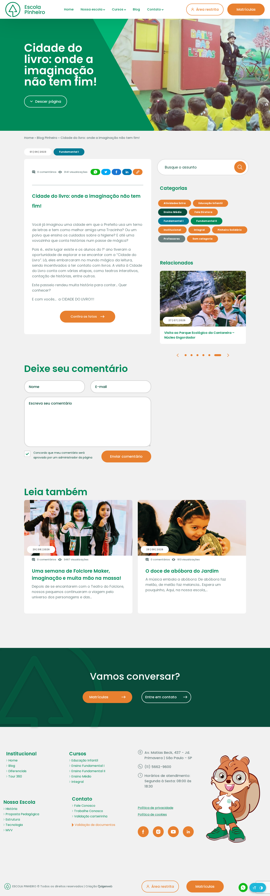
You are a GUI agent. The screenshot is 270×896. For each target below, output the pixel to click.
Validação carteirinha (90, 816)
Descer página (48, 101)
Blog (136, 9)
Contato (154, 9)
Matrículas (246, 9)
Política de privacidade (155, 808)
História (11, 809)
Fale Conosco (84, 805)
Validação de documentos (95, 825)
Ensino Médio (81, 776)
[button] (178, 355)
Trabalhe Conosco (88, 811)
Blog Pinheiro (47, 138)
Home (69, 9)
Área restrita (207, 9)
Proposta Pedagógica (22, 814)
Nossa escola (91, 9)
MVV (9, 830)
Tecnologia (14, 825)
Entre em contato (161, 697)
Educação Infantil (84, 760)
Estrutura (13, 819)
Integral (77, 781)
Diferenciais (17, 771)
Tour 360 (15, 776)
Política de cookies (152, 814)
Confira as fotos (84, 316)
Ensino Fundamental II (88, 771)
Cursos (117, 9)
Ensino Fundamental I (87, 765)
